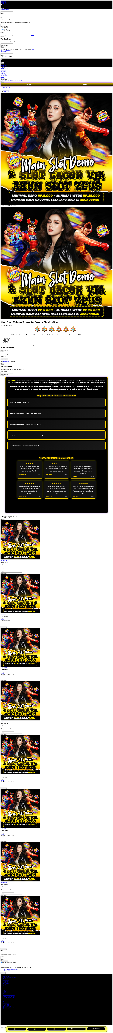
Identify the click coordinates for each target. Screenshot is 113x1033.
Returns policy (6, 982)
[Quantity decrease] (3, 571)
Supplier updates (6, 984)
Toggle (2, 8)
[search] (7, 12)
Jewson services (6, 993)
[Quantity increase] (2, 571)
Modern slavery (6, 1004)
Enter (2, 351)
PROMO (17, 1029)
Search (2, 10)
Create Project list (4, 374)
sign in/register (6, 361)
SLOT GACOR (4, 72)
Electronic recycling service (9, 997)
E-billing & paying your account (9, 978)
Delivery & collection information (10, 977)
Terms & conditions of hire (8, 1007)
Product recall (6, 980)
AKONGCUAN (4, 68)
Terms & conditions (7, 1006)
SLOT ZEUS (3, 70)
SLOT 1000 (3, 74)
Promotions (5, 981)
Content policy (6, 1001)
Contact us (5, 992)
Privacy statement (6, 1005)
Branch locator (6, 976)
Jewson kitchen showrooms (9, 995)
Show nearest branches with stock (9, 962)
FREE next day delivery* (17, 80)
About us (5, 990)
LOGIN (2, 77)
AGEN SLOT (3, 73)
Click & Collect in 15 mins (6, 80)
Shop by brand (6, 983)
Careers (4, 991)
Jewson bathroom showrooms (9, 996)
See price (2, 565)
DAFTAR (3, 78)
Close (2, 81)
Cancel (2, 375)
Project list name (4, 371)
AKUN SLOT (4, 75)
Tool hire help (6, 985)
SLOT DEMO (4, 71)
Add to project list (4, 359)
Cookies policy (6, 1003)
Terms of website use (7, 1008)
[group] (1, 962)
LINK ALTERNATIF (77, 1028)
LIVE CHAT (96, 1028)
